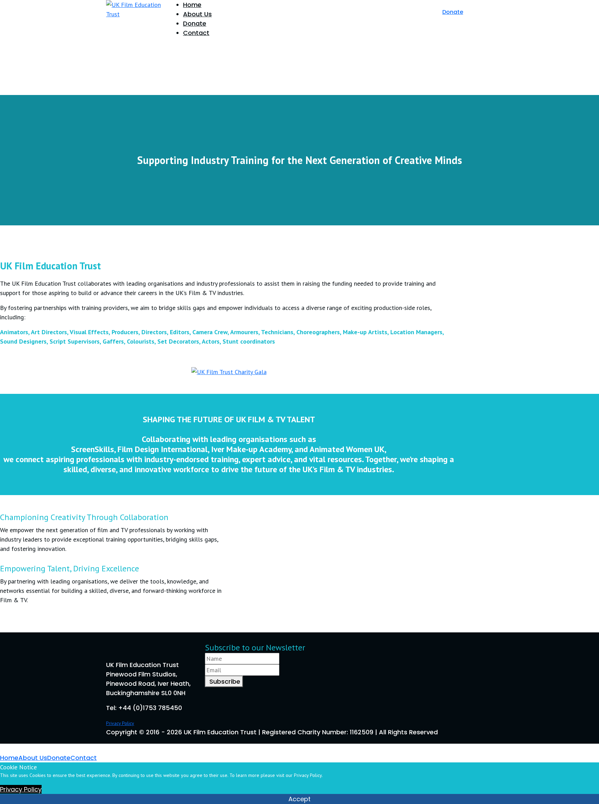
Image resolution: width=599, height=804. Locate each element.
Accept (299, 799)
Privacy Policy (120, 723)
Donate (194, 23)
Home (192, 4)
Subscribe (224, 681)
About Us (197, 14)
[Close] (2, 748)
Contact (196, 32)
